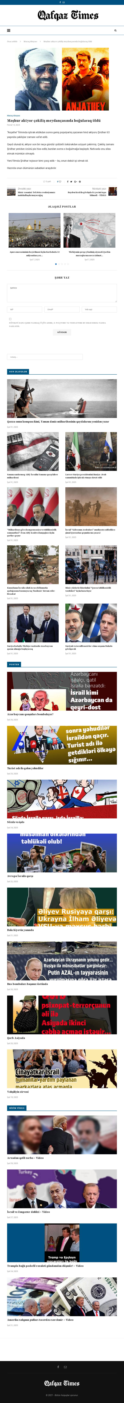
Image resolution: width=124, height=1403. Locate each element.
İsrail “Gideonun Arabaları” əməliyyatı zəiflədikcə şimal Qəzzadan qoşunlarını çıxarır (90, 531)
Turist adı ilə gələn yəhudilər (25, 768)
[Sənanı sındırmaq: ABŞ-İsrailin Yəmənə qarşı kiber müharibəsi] (33, 451)
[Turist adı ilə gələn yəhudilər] (62, 745)
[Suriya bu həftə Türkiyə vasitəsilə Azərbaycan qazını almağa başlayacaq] (33, 623)
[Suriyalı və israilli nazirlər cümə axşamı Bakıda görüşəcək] (91, 623)
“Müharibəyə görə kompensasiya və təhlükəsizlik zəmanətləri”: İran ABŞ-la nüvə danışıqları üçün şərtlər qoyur (31, 532)
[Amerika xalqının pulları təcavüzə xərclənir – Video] (62, 1296)
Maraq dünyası (30, 41)
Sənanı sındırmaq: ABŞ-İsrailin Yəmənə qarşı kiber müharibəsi (32, 476)
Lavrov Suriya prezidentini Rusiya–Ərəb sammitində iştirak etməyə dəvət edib (85, 476)
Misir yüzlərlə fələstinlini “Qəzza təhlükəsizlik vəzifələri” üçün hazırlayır (88, 589)
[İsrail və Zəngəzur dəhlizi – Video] (62, 1188)
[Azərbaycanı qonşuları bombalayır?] (62, 691)
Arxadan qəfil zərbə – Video (25, 1158)
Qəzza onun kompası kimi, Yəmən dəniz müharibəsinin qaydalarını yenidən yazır (58, 421)
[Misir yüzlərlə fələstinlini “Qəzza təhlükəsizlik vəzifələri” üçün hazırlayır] (91, 564)
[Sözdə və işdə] (62, 799)
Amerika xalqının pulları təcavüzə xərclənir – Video (40, 1320)
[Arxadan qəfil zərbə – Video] (62, 1134)
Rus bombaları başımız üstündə (27, 984)
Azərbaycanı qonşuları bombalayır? (30, 714)
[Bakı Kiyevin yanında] (62, 907)
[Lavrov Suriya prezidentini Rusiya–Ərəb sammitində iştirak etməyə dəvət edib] (91, 451)
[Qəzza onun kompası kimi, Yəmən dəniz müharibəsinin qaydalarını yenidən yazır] (62, 398)
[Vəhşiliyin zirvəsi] (62, 1068)
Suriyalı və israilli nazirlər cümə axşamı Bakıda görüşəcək (88, 648)
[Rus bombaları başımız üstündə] (62, 961)
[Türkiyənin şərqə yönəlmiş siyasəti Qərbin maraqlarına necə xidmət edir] (89, 230)
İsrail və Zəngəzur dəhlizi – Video (28, 1212)
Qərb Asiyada (16, 1038)
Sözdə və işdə (15, 822)
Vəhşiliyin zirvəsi (18, 1092)
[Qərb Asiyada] (62, 1015)
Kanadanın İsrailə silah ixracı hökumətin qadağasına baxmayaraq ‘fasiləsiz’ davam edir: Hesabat (31, 591)
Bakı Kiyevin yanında (20, 930)
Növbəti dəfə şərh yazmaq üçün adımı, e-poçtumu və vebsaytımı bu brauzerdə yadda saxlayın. (57, 324)
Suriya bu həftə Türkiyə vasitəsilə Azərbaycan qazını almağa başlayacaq (30, 648)
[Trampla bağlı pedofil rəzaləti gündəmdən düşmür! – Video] (62, 1242)
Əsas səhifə (12, 41)
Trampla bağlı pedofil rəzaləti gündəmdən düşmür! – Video (45, 1266)
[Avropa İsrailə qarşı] (62, 853)
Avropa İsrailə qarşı (20, 876)
